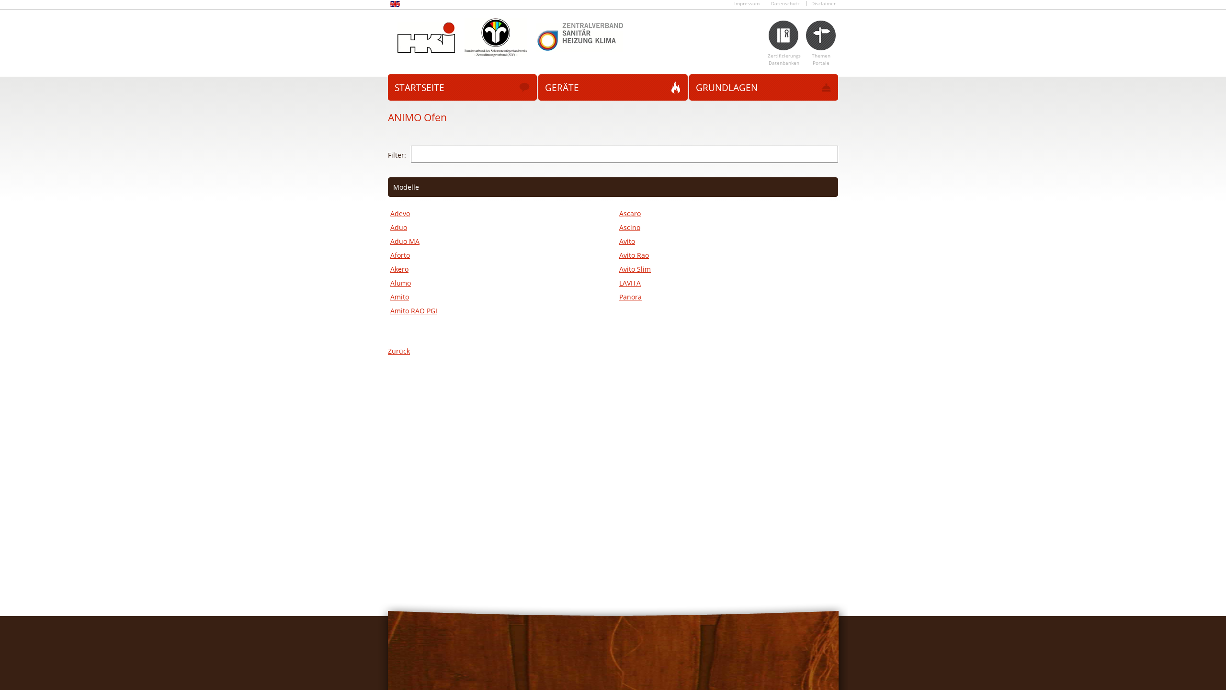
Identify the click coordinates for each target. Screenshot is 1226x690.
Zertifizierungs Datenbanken (784, 59)
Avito (627, 241)
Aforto (400, 255)
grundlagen (727, 87)
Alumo (400, 283)
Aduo (398, 227)
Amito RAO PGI (413, 310)
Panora (630, 296)
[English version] (395, 5)
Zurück (399, 351)
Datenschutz (785, 3)
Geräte (562, 87)
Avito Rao (634, 255)
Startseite (419, 87)
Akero (399, 269)
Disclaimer (823, 3)
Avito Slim (635, 269)
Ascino (629, 227)
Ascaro (630, 213)
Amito (399, 296)
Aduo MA (405, 241)
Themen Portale (821, 59)
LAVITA (630, 283)
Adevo (400, 213)
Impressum (747, 3)
